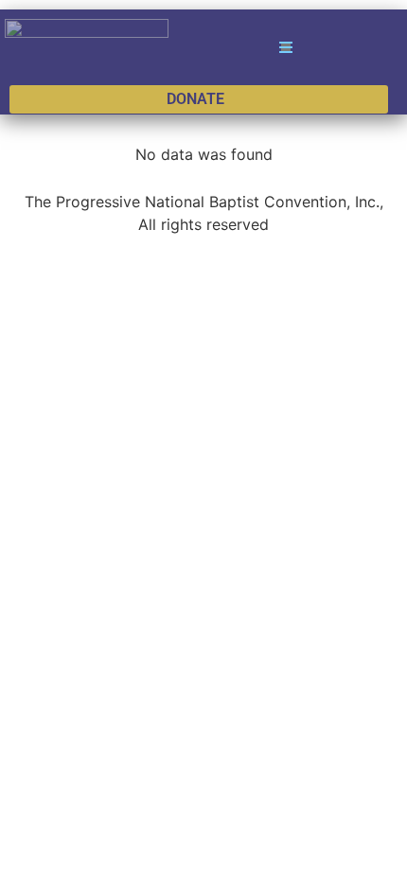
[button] (285, 47)
